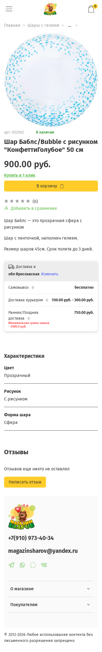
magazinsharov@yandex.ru (43, 551)
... (69, 25)
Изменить (49, 274)
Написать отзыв (25, 482)
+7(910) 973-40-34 (31, 538)
